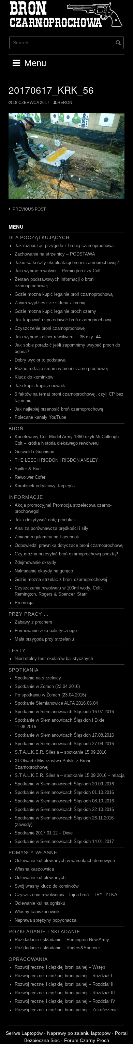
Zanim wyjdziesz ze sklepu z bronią (50, 303)
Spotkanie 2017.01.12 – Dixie (44, 833)
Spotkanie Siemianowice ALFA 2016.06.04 (56, 703)
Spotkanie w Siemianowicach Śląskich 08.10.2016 (64, 801)
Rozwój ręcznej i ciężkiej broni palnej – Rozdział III (65, 993)
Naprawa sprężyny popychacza (45, 920)
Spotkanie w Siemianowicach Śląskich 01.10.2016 (64, 792)
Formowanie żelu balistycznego (46, 630)
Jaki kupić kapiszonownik (40, 385)
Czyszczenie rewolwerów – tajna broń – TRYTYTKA (66, 894)
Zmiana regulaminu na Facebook (47, 537)
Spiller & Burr (28, 468)
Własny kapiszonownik (37, 911)
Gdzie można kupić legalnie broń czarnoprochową (64, 294)
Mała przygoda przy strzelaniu (44, 639)
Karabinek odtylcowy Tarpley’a (45, 485)
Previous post (29, 209)
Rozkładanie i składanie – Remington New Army (62, 939)
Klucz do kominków (34, 377)
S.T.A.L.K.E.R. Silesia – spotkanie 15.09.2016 (60, 752)
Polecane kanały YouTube (40, 417)
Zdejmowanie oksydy (35, 562)
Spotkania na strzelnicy (38, 678)
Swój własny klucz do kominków (46, 886)
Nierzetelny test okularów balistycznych (54, 658)
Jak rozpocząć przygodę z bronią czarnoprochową (64, 245)
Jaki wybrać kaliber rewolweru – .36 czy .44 (58, 337)
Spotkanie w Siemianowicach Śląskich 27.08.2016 (64, 743)
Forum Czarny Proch (86, 1040)
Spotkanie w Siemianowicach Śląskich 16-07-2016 (64, 711)
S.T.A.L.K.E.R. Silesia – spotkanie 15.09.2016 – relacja (69, 775)
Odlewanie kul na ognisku (40, 903)
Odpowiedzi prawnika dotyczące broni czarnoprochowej (69, 545)
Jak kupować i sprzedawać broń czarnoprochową (63, 320)
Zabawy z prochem (33, 622)
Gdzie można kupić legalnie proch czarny (55, 311)
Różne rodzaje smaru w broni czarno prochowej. (62, 368)
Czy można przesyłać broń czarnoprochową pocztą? (66, 554)
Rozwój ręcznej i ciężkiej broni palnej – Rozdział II (64, 984)
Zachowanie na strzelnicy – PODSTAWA (55, 254)
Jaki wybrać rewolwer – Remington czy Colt (58, 270)
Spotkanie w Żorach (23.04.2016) (47, 686)
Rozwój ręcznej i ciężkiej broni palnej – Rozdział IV (65, 1001)
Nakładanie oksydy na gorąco (44, 571)
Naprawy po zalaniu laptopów (78, 1033)
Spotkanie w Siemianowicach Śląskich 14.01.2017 (64, 841)
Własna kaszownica (34, 869)
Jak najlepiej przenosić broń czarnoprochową (59, 409)
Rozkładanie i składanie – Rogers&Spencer (57, 948)
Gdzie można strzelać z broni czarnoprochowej (61, 579)
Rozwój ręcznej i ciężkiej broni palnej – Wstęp (60, 967)
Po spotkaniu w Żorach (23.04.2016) (50, 695)
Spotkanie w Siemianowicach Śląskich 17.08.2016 (64, 735)
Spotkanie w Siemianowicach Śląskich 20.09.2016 (64, 784)
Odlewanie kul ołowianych (40, 877)
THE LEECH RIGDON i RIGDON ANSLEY (56, 460)
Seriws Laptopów (24, 1033)
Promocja (24, 602)
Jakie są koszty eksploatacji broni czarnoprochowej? (67, 262)
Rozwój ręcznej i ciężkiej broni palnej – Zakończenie (66, 1010)
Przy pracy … (29, 614)
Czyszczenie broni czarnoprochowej (50, 328)
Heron (64, 102)
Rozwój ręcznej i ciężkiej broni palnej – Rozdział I (63, 975)
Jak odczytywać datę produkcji (45, 520)
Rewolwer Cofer (30, 477)
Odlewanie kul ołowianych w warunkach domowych (65, 860)
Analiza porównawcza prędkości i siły (51, 528)
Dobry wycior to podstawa (40, 360)
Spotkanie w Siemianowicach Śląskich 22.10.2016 (64, 809)
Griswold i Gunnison (34, 451)
